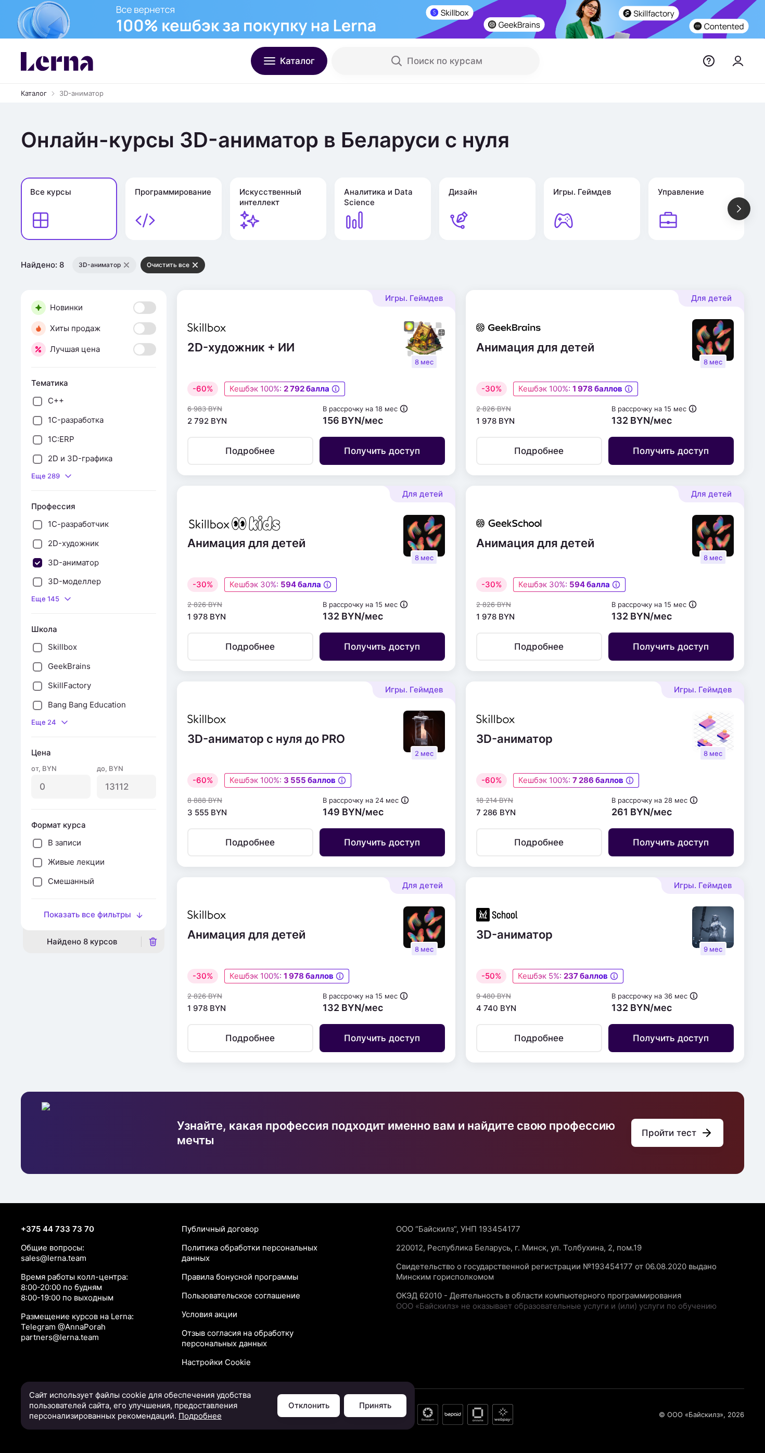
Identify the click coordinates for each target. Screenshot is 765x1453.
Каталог (34, 93)
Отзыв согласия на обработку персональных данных (238, 1338)
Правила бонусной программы (240, 1277)
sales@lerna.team (53, 1258)
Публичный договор (220, 1229)
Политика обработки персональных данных (249, 1253)
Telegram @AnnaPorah (63, 1327)
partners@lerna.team (60, 1337)
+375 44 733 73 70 (57, 1229)
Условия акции (209, 1314)
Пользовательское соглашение (241, 1295)
